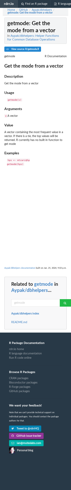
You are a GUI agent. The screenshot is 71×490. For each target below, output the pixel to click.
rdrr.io (9, 4)
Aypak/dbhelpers (29, 290)
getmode (43, 284)
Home (11, 10)
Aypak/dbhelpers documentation (19, 268)
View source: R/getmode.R (25, 49)
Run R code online (20, 358)
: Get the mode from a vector (30, 12)
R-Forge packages (19, 387)
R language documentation (25, 353)
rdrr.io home (16, 349)
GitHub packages (19, 391)
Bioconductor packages (23, 382)
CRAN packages (18, 378)
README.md (19, 322)
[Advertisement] (35, 205)
